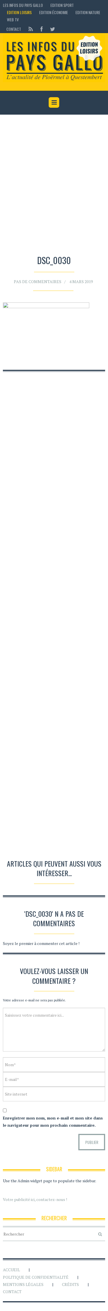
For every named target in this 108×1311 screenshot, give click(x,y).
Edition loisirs (19, 12)
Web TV (13, 19)
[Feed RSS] (30, 29)
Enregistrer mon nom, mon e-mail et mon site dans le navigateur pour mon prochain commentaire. (53, 1121)
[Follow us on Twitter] (51, 29)
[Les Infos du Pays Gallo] (54, 58)
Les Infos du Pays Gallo (23, 5)
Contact (13, 29)
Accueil (11, 1269)
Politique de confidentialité (36, 1277)
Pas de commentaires (37, 281)
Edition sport (62, 5)
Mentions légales (23, 1284)
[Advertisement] (54, 186)
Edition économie (53, 12)
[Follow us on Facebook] (41, 29)
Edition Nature (87, 12)
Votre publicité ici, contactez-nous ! (35, 1199)
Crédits (70, 1284)
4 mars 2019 (81, 281)
